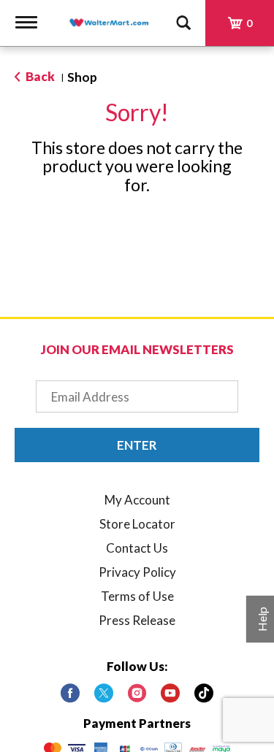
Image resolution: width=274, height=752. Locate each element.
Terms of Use (137, 596)
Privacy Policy (137, 572)
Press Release (137, 620)
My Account (137, 499)
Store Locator (137, 524)
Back (39, 76)
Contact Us (137, 548)
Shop (82, 77)
